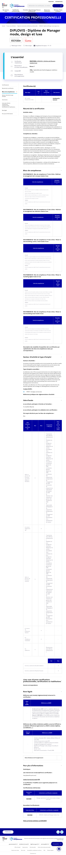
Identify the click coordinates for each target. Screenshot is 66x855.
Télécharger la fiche (16, 45)
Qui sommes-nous (6, 10)
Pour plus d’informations (33, 765)
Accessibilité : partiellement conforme (34, 850)
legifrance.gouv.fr (34, 844)
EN (50, 45)
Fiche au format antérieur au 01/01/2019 (35, 821)
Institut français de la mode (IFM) (31, 779)
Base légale (27, 691)
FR (48, 45)
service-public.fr (44, 844)
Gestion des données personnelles (44, 847)
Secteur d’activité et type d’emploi (37, 357)
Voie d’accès (28, 400)
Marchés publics (33, 847)
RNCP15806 (28, 798)
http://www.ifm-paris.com (56, 99)
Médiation (51, 1)
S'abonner (8, 832)
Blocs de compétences (32, 170)
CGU (44, 850)
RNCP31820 (29, 815)
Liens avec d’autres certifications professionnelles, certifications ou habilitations (42, 680)
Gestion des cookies (15, 850)
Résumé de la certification (33, 108)
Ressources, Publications (47, 10)
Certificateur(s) (29, 86)
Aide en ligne (28, 45)
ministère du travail (23, 844)
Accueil (3, 26)
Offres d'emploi (17, 847)
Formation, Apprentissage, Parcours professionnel (32, 10)
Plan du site (23, 850)
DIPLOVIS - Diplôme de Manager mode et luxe (42, 62)
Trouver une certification (11, 26)
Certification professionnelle (15, 10)
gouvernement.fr (12, 844)
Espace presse (25, 847)
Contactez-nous (33, 853)
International (59, 1)
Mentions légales (50, 850)
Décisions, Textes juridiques (58, 10)
